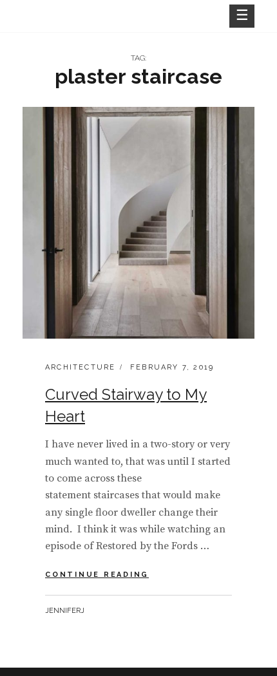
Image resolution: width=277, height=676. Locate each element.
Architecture (80, 367)
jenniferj (64, 610)
